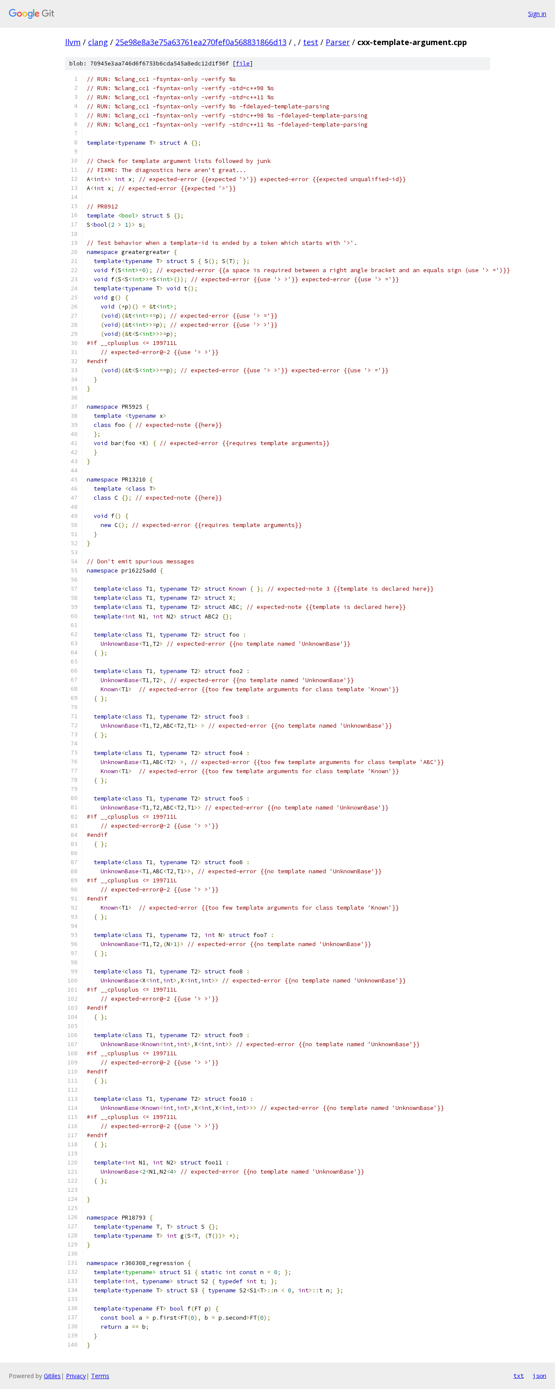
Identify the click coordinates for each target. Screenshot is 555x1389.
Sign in (537, 14)
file (243, 63)
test (310, 42)
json (539, 1375)
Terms (100, 1376)
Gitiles (52, 1376)
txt (518, 1375)
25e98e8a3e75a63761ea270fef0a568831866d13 (201, 42)
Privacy (76, 1376)
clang (98, 42)
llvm (73, 42)
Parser (338, 42)
